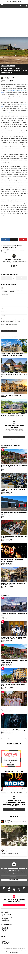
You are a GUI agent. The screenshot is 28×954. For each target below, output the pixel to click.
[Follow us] (20, 5)
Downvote (21, 278)
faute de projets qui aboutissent (10, 112)
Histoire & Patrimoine (13, 353)
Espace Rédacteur (14, 952)
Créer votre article (14, 905)
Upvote (6, 278)
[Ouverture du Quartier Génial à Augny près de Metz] (14, 527)
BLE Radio (4, 930)
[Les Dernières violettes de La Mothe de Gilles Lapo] (14, 838)
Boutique (4, 941)
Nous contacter (5, 943)
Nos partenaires (5, 920)
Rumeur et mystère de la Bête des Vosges (14, 730)
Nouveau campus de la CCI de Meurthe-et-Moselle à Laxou (13, 584)
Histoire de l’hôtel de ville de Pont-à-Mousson (12, 396)
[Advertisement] (14, 22)
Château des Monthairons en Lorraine (12, 416)
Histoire (4, 353)
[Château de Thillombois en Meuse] (14, 346)
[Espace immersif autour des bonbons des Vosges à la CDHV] (14, 456)
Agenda (3, 938)
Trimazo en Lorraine (7, 708)
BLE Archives (5, 927)
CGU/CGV (12, 951)
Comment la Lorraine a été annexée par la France (14, 614)
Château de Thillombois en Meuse (11, 355)
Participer (4, 919)
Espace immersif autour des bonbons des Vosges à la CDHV (14, 466)
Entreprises (4, 447)
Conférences (5, 918)
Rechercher (26, 739)
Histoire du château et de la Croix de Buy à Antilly (14, 375)
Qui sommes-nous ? (6, 914)
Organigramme (5, 915)
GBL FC (3, 932)
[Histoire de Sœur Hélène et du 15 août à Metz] (14, 675)
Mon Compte (5, 940)
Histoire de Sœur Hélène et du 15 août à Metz (13, 685)
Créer (14, 809)
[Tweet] (14, 239)
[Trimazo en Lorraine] (14, 698)
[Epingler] (23, 239)
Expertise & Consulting (7, 917)
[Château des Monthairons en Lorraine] (14, 406)
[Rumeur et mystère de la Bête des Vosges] (14, 721)
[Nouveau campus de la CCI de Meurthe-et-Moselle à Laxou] (14, 574)
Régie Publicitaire (5, 942)
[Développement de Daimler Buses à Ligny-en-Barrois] (14, 480)
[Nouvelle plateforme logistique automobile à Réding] (14, 503)
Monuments (23, 353)
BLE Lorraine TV (5, 929)
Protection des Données (21, 951)
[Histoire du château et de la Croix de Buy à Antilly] (14, 365)
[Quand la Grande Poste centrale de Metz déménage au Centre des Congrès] (14, 628)
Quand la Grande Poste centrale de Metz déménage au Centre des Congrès (13, 637)
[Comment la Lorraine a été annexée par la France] (14, 604)
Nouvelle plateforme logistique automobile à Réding (14, 513)
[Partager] (5, 239)
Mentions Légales (5, 951)
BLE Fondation (5, 928)
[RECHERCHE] (23, 5)
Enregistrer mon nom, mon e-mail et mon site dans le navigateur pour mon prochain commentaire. (12, 321)
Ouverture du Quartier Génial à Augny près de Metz (14, 537)
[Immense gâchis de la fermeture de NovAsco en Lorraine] (14, 550)
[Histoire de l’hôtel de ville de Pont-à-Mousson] (14, 386)
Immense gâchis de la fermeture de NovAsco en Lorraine (12, 560)
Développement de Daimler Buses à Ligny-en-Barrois (14, 489)
